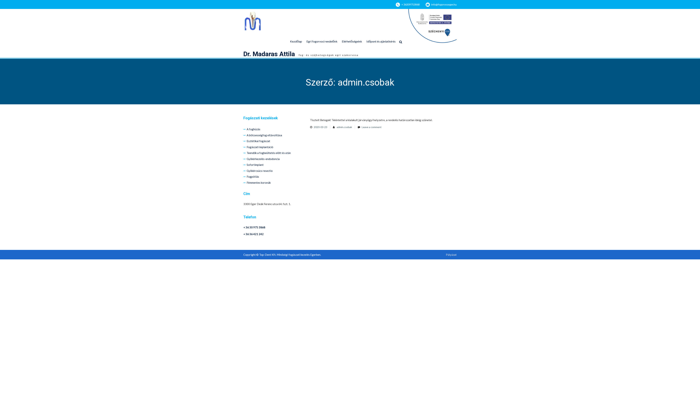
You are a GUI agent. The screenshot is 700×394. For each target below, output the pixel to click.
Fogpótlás (253, 176)
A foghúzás (253, 129)
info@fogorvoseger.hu (444, 4)
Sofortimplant (255, 164)
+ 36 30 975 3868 (254, 227)
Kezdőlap (296, 41)
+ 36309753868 (410, 4)
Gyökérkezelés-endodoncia (263, 159)
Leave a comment (372, 127)
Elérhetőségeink (352, 41)
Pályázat (451, 254)
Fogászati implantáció (260, 147)
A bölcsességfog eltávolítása (264, 135)
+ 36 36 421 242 (253, 234)
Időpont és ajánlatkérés (381, 41)
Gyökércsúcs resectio (260, 170)
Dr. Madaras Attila (269, 54)
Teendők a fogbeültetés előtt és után (269, 152)
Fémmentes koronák (259, 182)
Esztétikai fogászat (258, 141)
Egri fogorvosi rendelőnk (321, 41)
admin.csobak (344, 127)
